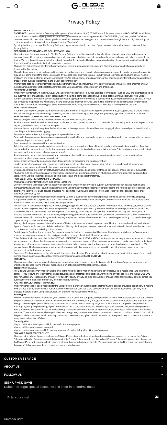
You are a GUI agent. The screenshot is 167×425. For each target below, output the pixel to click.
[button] (8, 6)
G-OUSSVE (17, 419)
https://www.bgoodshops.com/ (54, 33)
